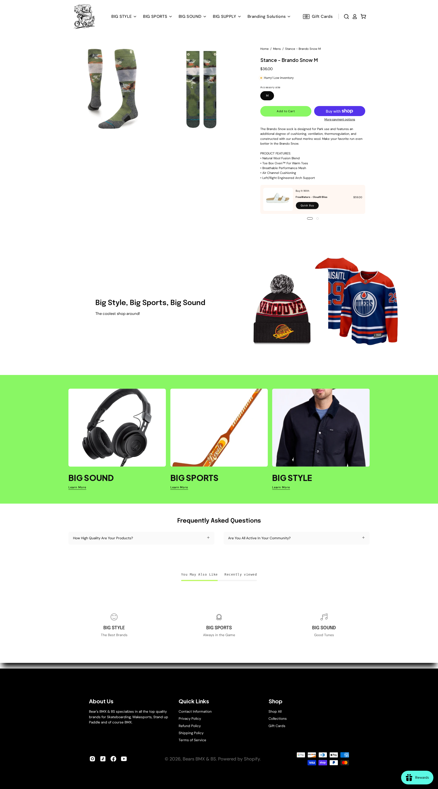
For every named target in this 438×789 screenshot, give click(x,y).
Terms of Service (192, 740)
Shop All (275, 711)
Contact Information (195, 711)
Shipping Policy (191, 733)
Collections (278, 718)
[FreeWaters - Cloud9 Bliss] (278, 199)
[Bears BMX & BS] (83, 16)
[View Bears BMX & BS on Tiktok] (102, 758)
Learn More (77, 487)
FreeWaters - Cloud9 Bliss (311, 197)
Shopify (252, 759)
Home (264, 49)
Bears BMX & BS (199, 759)
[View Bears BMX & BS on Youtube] (123, 758)
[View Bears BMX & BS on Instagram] (92, 758)
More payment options (339, 119)
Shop (275, 701)
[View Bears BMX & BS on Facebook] (113, 758)
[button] (192, 16)
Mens (277, 49)
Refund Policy (190, 725)
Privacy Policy (190, 718)
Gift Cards (277, 725)
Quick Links (194, 701)
